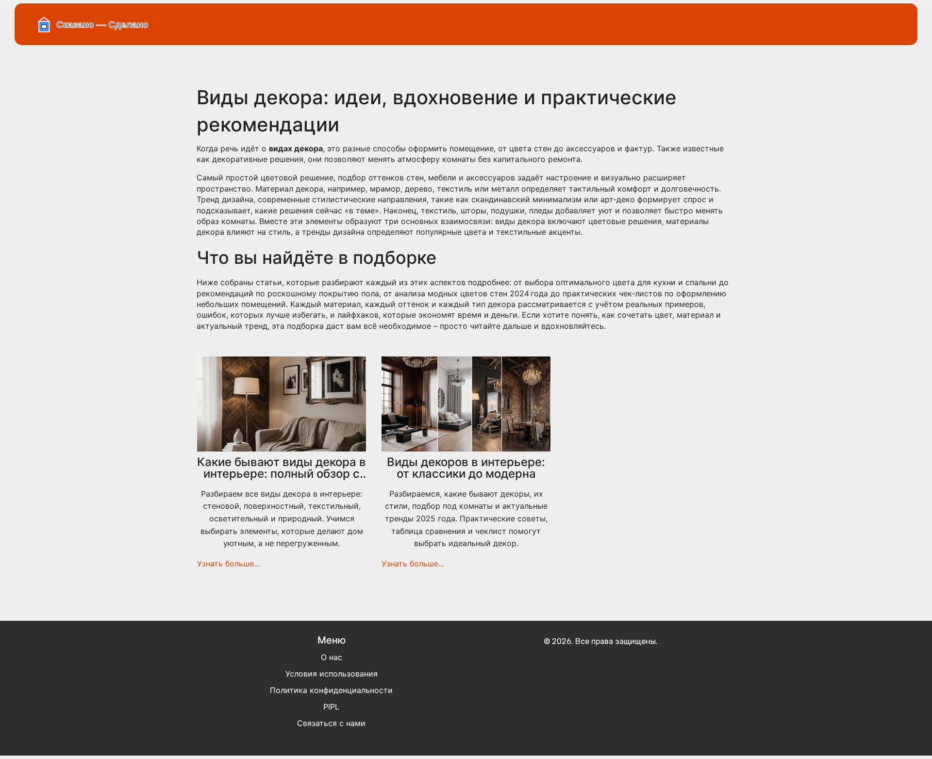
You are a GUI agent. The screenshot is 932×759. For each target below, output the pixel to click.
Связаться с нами (331, 723)
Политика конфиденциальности (331, 690)
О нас (331, 657)
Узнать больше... (228, 563)
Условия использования (331, 673)
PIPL (331, 706)
